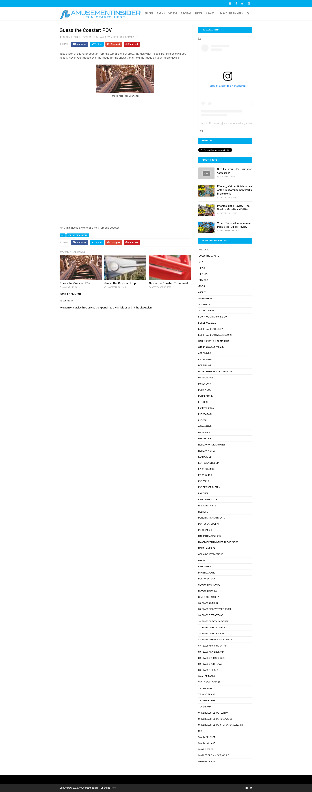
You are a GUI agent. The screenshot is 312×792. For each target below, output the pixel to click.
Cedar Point (205, 359)
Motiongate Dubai (208, 524)
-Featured (203, 249)
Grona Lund (205, 426)
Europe (202, 420)
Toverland (204, 706)
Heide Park (204, 432)
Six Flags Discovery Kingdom (214, 609)
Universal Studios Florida (213, 713)
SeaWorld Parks (207, 591)
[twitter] (242, 3)
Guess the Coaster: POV (75, 283)
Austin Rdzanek (210, 123)
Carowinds (204, 353)
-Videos (202, 292)
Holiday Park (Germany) (211, 445)
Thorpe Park (205, 688)
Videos (172, 13)
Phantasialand (206, 573)
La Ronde (203, 493)
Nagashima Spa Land (209, 536)
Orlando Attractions (210, 554)
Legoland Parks (207, 505)
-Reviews (203, 274)
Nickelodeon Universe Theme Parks (218, 542)
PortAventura (206, 578)
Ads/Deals (204, 304)
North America (206, 548)
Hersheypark (205, 438)
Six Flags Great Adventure (213, 621)
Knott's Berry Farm (209, 487)
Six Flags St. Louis (208, 670)
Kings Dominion (206, 469)
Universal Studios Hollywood (215, 719)
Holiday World (206, 451)
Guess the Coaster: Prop (120, 283)
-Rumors (203, 280)
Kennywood (205, 457)
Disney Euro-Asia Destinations (215, 371)
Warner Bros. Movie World (213, 755)
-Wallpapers (205, 298)
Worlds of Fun (206, 761)
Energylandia (206, 408)
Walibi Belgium (206, 737)
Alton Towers (206, 310)
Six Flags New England (211, 652)
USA (200, 731)
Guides (148, 13)
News (198, 13)
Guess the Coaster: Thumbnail (168, 283)
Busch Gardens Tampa (210, 329)
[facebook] (236, 3)
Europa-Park (205, 414)
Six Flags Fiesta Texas (210, 615)
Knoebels (203, 481)
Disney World (206, 377)
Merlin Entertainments (211, 518)
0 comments (130, 37)
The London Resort (209, 682)
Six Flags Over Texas (210, 664)
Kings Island (205, 475)
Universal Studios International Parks (220, 725)
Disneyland (204, 384)
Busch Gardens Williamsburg (215, 335)
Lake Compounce (207, 499)
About (210, 13)
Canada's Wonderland (211, 347)
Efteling (203, 402)
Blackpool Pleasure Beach (213, 317)
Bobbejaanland (207, 323)
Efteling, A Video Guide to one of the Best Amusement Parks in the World (234, 190)
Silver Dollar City (208, 597)
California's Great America (213, 341)
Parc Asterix (205, 566)
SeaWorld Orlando (209, 585)
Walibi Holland (206, 743)
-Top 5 (201, 286)
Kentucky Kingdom (208, 463)
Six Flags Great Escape (211, 633)
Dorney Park (205, 396)
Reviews (186, 13)
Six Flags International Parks (215, 639)
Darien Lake (204, 365)
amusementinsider (233, 123)
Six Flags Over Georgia (211, 658)
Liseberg (203, 512)
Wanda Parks (205, 749)
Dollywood (204, 390)
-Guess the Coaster (77, 235)
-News (201, 268)
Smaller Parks (206, 676)
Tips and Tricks (206, 694)
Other (201, 560)
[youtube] (230, 3)
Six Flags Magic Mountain (212, 646)
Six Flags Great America (212, 627)
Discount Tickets (231, 13)
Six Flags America (208, 603)
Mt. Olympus (205, 530)
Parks (161, 13)
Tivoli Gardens (206, 700)
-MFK (200, 262)
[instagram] (249, 3)
